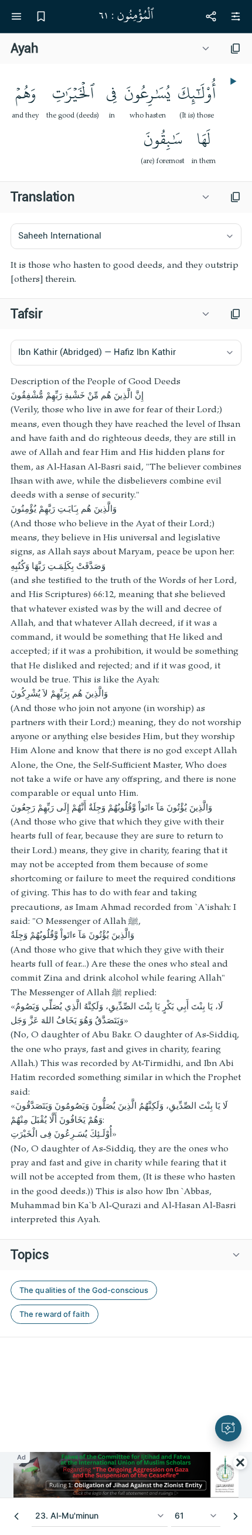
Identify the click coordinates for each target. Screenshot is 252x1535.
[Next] (235, 1516)
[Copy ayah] (235, 48)
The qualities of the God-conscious (83, 1290)
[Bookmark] (41, 16)
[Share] (211, 16)
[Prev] (16, 1516)
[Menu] (16, 16)
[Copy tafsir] (235, 314)
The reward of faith (54, 1314)
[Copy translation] (235, 197)
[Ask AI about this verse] (228, 1428)
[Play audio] (232, 81)
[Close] (240, 1462)
